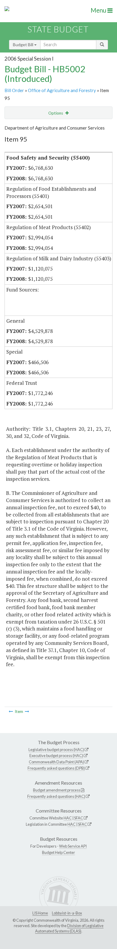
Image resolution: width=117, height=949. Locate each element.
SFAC (78, 818)
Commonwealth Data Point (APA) (56, 761)
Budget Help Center (58, 852)
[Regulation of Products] (27, 711)
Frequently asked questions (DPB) (56, 768)
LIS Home (40, 913)
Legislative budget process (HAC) (56, 749)
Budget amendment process (56, 790)
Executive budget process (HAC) (56, 755)
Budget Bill (23, 44)
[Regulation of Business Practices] (11, 711)
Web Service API (73, 846)
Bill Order (14, 90)
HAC (68, 818)
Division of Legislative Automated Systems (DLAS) (69, 928)
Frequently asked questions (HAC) (56, 796)
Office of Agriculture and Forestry (62, 90)
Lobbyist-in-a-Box (67, 913)
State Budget (58, 29)
